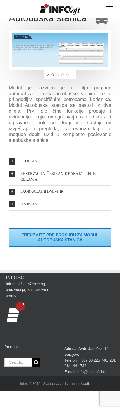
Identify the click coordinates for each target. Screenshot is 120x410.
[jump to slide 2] (57, 74)
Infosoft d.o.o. (87, 384)
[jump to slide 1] (52, 74)
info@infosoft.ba (91, 372)
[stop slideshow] (73, 74)
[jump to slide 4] (67, 74)
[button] (60, 161)
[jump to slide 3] (62, 74)
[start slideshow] (47, 74)
